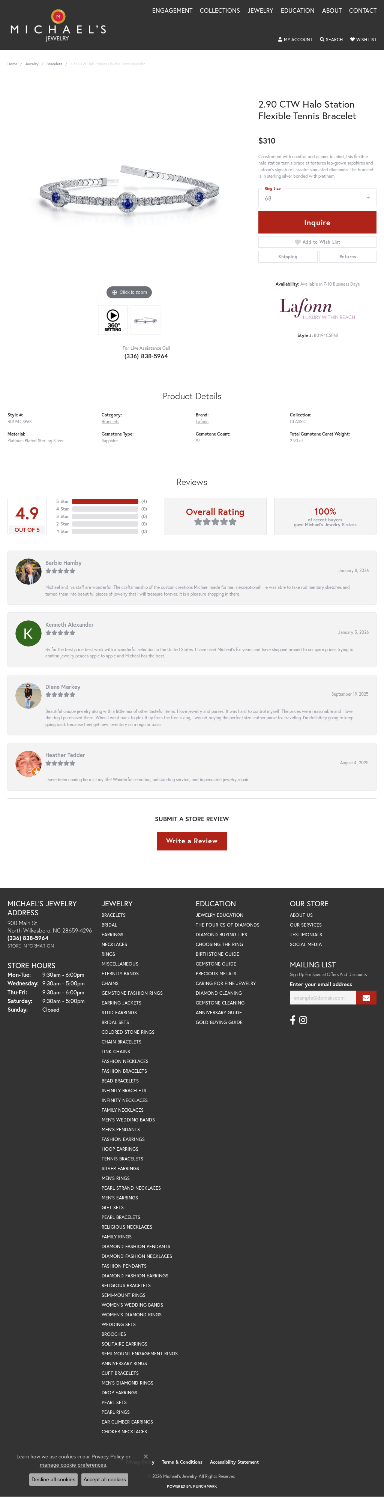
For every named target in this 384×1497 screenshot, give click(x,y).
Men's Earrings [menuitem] (120, 1198)
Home (12, 63)
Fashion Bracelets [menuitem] (124, 1071)
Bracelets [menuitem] (114, 915)
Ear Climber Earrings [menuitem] (127, 1422)
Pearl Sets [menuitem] (114, 1402)
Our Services (306, 925)
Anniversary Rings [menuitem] (124, 1363)
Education (298, 11)
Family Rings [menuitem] (117, 1237)
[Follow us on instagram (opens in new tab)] (303, 1020)
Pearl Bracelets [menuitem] (121, 1217)
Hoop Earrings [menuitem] (120, 1149)
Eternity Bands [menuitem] (120, 973)
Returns (348, 256)
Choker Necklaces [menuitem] (124, 1431)
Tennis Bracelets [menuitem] (122, 1159)
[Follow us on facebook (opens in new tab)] (293, 1020)
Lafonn (202, 421)
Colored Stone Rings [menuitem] (128, 1032)
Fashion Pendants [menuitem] (124, 1266)
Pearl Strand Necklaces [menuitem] (131, 1188)
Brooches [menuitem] (114, 1334)
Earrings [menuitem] (112, 934)
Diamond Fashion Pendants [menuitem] (136, 1246)
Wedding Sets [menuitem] (119, 1324)
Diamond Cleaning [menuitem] (219, 993)
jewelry (32, 63)
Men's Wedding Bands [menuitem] (128, 1120)
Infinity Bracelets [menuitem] (124, 1090)
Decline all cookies (53, 1479)
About (332, 11)
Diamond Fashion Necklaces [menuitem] (137, 1256)
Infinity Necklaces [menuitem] (125, 1100)
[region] (129, 188)
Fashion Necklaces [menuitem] (125, 1061)
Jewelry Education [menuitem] (219, 915)
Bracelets (54, 63)
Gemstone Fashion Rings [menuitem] (132, 993)
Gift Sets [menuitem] (113, 1207)
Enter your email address (321, 984)
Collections (220, 11)
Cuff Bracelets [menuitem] (120, 1373)
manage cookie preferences (73, 1465)
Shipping (287, 256)
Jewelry (260, 11)
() (144, 501)
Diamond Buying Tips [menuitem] (221, 934)
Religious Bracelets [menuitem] (126, 1285)
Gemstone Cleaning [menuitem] (220, 1003)
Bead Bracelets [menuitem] (120, 1081)
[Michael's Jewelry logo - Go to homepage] (62, 24)
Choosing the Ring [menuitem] (219, 944)
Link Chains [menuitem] (116, 1051)
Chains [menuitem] (110, 983)
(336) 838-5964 (146, 356)
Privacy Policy (108, 1457)
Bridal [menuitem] (109, 925)
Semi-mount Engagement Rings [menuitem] (140, 1353)
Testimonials (306, 934)
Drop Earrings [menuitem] (119, 1392)
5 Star (62, 501)
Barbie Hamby (63, 562)
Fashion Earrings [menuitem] (123, 1139)
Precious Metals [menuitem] (216, 973)
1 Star (63, 531)
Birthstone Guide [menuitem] (217, 954)
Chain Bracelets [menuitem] (121, 1042)
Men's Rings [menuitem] (116, 1178)
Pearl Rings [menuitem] (116, 1412)
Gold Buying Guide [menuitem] (219, 1022)
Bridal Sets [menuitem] (115, 1022)
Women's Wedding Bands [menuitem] (132, 1305)
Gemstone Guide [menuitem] (216, 964)
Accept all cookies (105, 1479)
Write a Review (192, 840)
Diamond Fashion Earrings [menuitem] (135, 1275)
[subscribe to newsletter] (366, 997)
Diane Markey (62, 686)
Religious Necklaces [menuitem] (127, 1227)
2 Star (62, 524)
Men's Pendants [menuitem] (121, 1129)
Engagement (172, 11)
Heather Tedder (65, 755)
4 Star (62, 509)
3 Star (62, 516)
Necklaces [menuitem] (114, 944)
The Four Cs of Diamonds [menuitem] (228, 925)
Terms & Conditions (182, 1462)
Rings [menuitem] (108, 954)
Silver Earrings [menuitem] (120, 1168)
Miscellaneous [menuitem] (120, 964)
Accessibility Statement (234, 1462)
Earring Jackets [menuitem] (121, 1003)
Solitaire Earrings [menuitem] (124, 1344)
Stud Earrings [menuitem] (119, 1012)
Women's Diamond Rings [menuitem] (132, 1314)
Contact (362, 11)
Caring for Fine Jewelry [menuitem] (226, 983)
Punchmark (205, 1486)
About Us (301, 915)
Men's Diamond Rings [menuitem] (127, 1383)
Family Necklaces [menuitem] (123, 1110)
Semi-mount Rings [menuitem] (124, 1295)
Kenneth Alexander (69, 624)
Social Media (306, 944)
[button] (295, 39)
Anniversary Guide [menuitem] (219, 1012)
